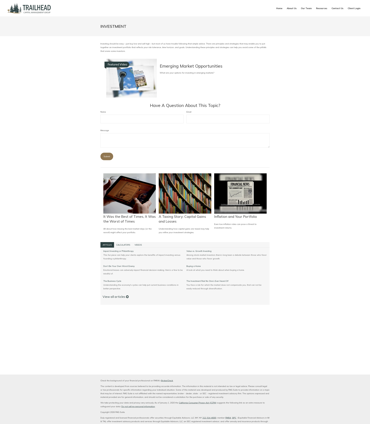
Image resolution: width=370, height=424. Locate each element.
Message (104, 130)
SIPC (234, 417)
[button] (279, 8)
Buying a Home (193, 266)
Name (103, 112)
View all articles (114, 297)
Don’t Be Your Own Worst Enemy (119, 266)
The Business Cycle (112, 281)
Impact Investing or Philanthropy (118, 251)
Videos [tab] (138, 245)
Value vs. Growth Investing (198, 251)
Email (188, 112)
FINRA (228, 417)
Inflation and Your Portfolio (235, 216)
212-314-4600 (209, 417)
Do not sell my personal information (138, 406)
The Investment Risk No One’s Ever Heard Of (207, 281)
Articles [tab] (107, 245)
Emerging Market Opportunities (191, 66)
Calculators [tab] (123, 245)
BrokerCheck (167, 380)
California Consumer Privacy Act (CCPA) (197, 402)
